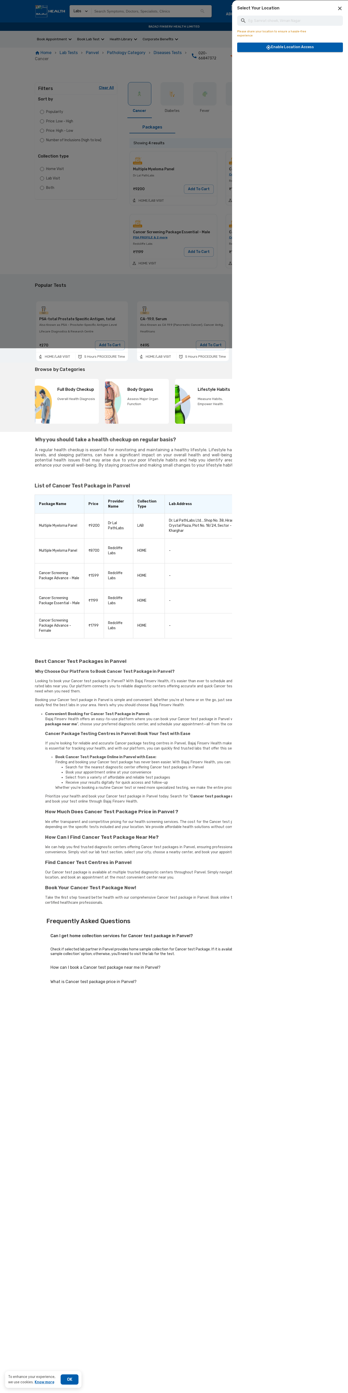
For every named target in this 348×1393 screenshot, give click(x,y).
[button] (340, 8)
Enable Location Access (292, 47)
